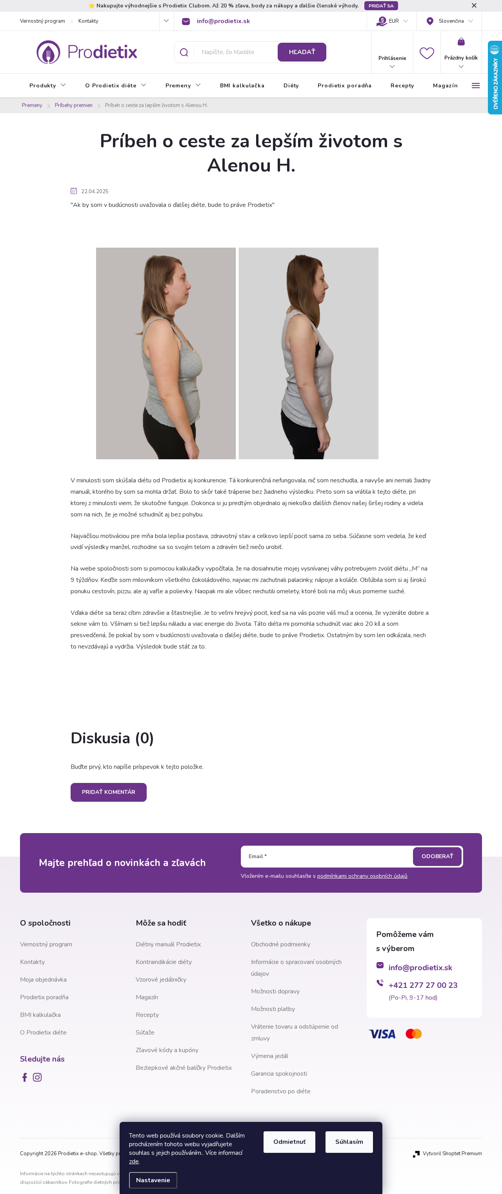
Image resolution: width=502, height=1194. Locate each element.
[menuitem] (48, 86)
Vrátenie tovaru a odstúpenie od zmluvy (294, 1032)
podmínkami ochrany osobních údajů (362, 876)
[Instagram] (39, 1077)
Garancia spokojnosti (279, 1073)
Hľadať (302, 52)
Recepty (147, 1015)
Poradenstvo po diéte (281, 1091)
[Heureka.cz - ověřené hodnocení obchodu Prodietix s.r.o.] (406, 1086)
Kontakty (88, 21)
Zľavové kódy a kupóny (167, 1050)
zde (134, 1161)
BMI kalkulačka (40, 1015)
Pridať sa (381, 6)
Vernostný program (42, 21)
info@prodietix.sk (420, 967)
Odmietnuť (289, 1142)
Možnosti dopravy (275, 991)
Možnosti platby (273, 1009)
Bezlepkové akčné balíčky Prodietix (184, 1068)
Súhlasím (349, 1142)
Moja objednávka (43, 979)
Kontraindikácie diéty (164, 962)
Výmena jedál (269, 1056)
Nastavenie (153, 1180)
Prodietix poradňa (44, 997)
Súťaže (145, 1032)
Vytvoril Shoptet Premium (452, 1153)
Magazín (147, 997)
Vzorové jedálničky (161, 979)
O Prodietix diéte (43, 1032)
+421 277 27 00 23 (423, 985)
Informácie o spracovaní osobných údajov (296, 968)
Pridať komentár (108, 792)
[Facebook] (26, 1077)
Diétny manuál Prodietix (168, 944)
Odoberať (437, 856)
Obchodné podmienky (280, 944)
